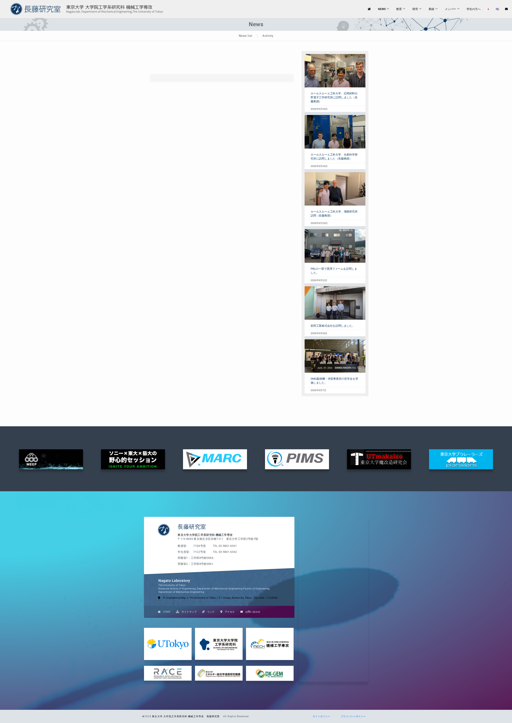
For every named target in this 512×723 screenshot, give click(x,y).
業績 (431, 9)
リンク (210, 611)
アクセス (228, 611)
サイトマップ (188, 611)
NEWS (382, 9)
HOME (166, 611)
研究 (415, 9)
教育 (399, 9)
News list (245, 36)
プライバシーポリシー (352, 716)
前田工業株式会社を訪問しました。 (333, 325)
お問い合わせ (251, 611)
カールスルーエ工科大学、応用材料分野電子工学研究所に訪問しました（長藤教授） (334, 97)
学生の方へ (474, 9)
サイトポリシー (320, 716)
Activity (267, 36)
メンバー (450, 9)
